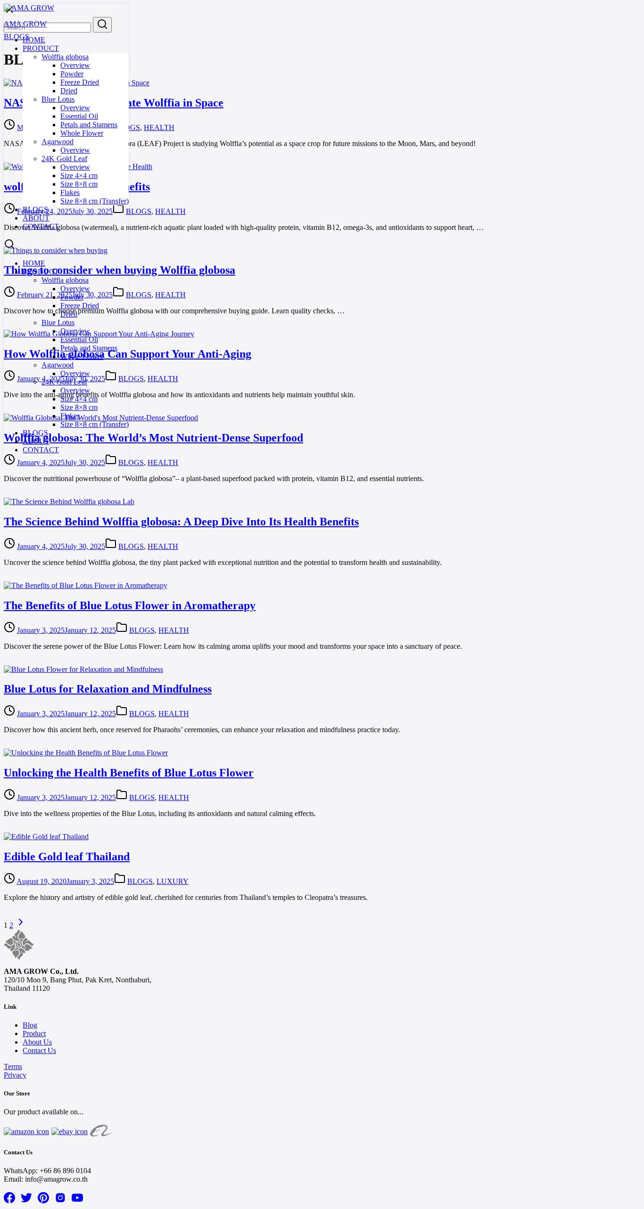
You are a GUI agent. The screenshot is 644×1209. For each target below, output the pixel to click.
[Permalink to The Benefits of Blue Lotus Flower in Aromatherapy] (85, 585)
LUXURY (173, 881)
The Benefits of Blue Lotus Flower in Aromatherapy (130, 605)
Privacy (15, 1075)
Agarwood (57, 142)
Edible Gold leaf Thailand (67, 856)
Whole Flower (81, 133)
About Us (37, 1042)
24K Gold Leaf (64, 159)
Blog (30, 1025)
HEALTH (159, 127)
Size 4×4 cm (79, 176)
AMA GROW (25, 24)
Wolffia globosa (65, 57)
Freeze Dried (79, 82)
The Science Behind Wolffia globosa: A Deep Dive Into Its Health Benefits (181, 521)
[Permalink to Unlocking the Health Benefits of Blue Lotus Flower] (86, 753)
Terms (13, 1066)
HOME (34, 40)
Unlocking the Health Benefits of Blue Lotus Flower (129, 773)
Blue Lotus (57, 99)
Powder (71, 74)
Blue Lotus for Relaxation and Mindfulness (108, 689)
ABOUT (36, 218)
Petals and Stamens (88, 125)
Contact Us (39, 1050)
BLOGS (35, 209)
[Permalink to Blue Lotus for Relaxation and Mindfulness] (83, 669)
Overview (75, 65)
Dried (68, 91)
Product (34, 1033)
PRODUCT (41, 48)
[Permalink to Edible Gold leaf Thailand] (46, 837)
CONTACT (41, 226)
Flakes (70, 192)
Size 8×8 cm (79, 184)
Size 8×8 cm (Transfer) (94, 201)
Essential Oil (79, 116)
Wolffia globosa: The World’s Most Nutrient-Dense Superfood (153, 438)
